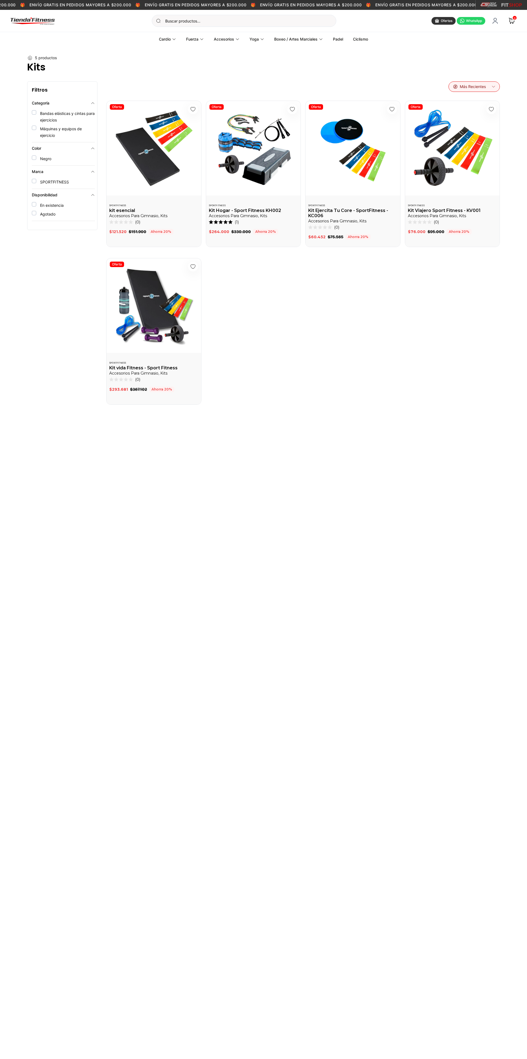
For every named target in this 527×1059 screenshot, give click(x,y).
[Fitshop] (512, 4)
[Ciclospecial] (488, 4)
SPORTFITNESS (117, 205)
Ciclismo (360, 39)
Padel (338, 39)
